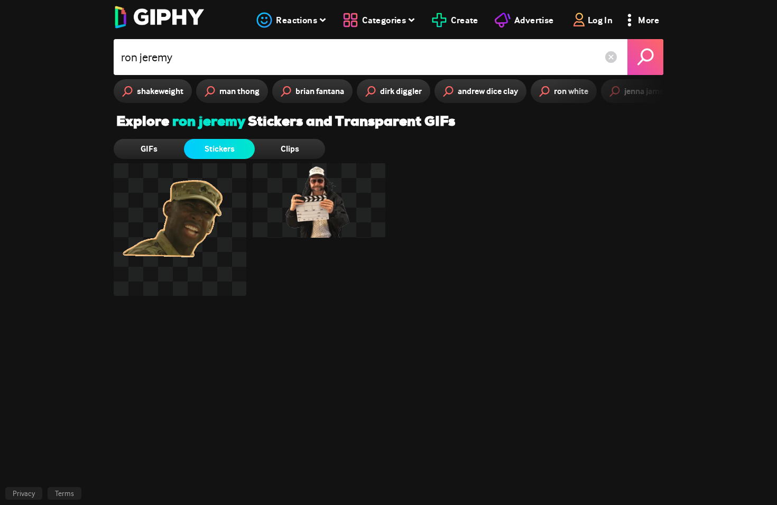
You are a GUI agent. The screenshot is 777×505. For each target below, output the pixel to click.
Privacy (24, 493)
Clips (290, 149)
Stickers (220, 149)
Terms (64, 493)
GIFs (149, 149)
